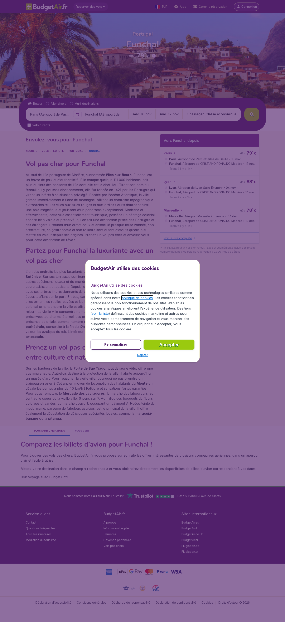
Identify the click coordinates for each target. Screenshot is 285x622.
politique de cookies (137, 298)
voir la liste (100, 313)
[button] (142, 355)
